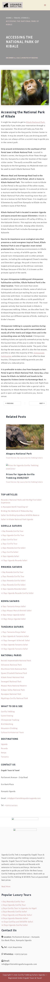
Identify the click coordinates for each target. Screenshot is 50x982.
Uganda (4, 744)
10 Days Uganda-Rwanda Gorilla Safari (17, 593)
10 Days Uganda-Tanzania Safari (14, 645)
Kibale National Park (35, 122)
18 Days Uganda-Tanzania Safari (14, 649)
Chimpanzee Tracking (10, 720)
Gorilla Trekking (8, 712)
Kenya (3, 753)
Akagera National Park (19, 453)
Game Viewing (7, 716)
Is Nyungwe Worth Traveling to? (14, 507)
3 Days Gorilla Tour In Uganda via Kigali (19, 908)
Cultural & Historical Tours (12, 732)
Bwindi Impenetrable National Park (16, 661)
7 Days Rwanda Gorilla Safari (13, 585)
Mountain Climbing (9, 728)
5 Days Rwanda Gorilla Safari (13, 548)
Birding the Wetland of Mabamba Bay (17, 511)
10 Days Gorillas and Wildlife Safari (17, 922)
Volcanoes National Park (11, 665)
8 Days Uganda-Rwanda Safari (13, 589)
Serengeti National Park (11, 682)
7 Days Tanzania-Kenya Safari (13, 632)
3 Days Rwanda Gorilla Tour (12, 576)
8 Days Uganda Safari (10, 556)
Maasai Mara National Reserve (14, 686)
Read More (6, 886)
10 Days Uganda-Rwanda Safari (14, 560)
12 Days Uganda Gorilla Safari (15, 925)
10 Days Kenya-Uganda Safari (13, 619)
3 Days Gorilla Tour (9, 539)
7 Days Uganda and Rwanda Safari (17, 915)
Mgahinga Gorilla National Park (14, 698)
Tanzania (5, 757)
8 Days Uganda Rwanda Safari (15, 918)
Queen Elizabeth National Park (14, 673)
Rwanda (4, 748)
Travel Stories (11, 458)
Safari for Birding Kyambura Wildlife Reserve (20, 515)
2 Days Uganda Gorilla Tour (12, 535)
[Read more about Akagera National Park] (25, 437)
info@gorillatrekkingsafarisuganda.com (24, 798)
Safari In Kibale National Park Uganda (17, 519)
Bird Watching (7, 724)
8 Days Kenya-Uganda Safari (13, 615)
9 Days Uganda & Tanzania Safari (15, 636)
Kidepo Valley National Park (13, 690)
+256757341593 (11, 805)
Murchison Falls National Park (14, 669)
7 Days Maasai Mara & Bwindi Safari (16, 611)
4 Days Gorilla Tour (9, 544)
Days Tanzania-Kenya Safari (14, 606)
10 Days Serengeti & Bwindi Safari (15, 640)
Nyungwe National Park (11, 694)
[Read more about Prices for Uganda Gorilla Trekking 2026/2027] (25, 467)
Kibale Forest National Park (12, 677)
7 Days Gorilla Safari (9, 552)
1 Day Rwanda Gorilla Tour (12, 531)
